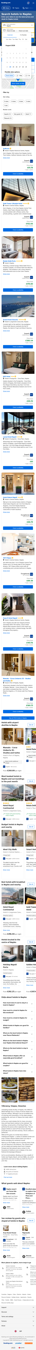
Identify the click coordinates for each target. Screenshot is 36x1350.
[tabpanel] (16, 58)
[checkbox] (26, 49)
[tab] (10, 35)
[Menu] (33, 3)
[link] (6, 101)
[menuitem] (6, 8)
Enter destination (11, 24)
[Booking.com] (5, 3)
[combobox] (18, 26)
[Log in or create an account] (28, 3)
